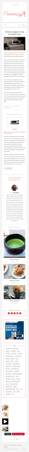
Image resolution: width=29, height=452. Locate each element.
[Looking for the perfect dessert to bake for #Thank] (5, 415)
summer (15, 386)
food (12, 361)
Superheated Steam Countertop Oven (16, 53)
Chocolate (14, 353)
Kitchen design (14, 368)
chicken (8, 353)
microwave (8, 373)
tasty (18, 389)
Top (24, 449)
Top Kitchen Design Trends (14, 180)
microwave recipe (10, 376)
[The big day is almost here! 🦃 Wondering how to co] (5, 408)
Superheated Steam (10, 389)
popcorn (8, 379)
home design (16, 363)
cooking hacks (9, 356)
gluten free (9, 363)
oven (17, 376)
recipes (18, 379)
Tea (21, 389)
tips (14, 391)
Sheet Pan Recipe (16, 381)
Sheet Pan (8, 381)
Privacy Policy (13, 445)
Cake (18, 351)
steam (7, 384)
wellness (8, 394)
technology (9, 391)
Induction (8, 366)
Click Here (8, 168)
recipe (13, 379)
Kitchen (8, 368)
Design (7, 358)
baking (7, 351)
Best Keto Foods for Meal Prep (15, 177)
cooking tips (18, 356)
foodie (16, 361)
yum (13, 394)
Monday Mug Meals (14, 301)
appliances (15, 348)
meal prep (16, 371)
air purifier (8, 348)
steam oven (8, 386)
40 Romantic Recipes (14, 280)
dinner (7, 361)
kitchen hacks (9, 371)
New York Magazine (15, 54)
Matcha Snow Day (14, 259)
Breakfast (13, 351)
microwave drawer (17, 373)
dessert (13, 358)
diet (17, 358)
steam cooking (13, 384)
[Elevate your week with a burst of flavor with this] (5, 428)
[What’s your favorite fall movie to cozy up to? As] (5, 421)
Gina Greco (17, 106)
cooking (20, 353)
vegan (18, 391)
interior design (16, 366)
